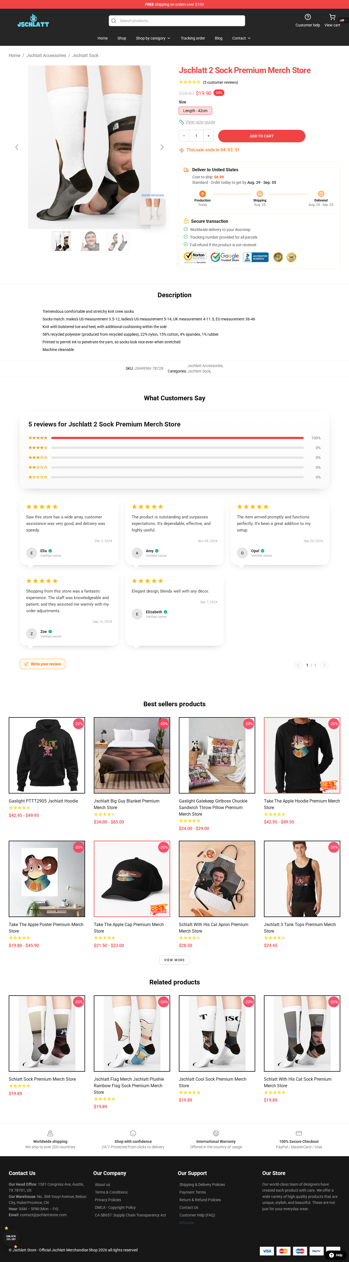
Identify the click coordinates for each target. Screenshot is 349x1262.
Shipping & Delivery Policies (202, 1184)
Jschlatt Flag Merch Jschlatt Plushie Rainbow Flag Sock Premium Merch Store (129, 1086)
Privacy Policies (108, 1200)
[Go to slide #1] (61, 241)
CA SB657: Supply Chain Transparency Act (130, 1215)
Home (14, 55)
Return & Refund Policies (200, 1200)
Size (182, 102)
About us (102, 1184)
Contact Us (188, 1207)
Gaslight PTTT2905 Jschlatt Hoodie (43, 801)
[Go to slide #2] (89, 241)
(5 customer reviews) (220, 82)
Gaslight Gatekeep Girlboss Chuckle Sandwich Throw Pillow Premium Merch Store (213, 807)
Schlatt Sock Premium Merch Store (42, 1079)
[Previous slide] (17, 147)
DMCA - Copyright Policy (115, 1207)
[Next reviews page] (324, 665)
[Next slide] (161, 147)
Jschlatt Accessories (46, 55)
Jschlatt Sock (85, 55)
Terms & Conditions (111, 1192)
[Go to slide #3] (118, 241)
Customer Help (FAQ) (197, 1215)
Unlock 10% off (11, 1238)
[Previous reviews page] (298, 665)
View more (174, 960)
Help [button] (339, 1255)
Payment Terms (192, 1192)
